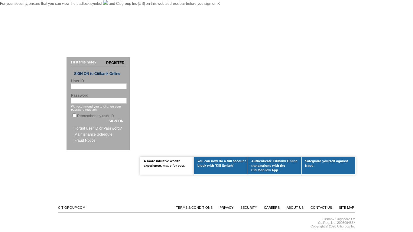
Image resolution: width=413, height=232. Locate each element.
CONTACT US (281, 8)
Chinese (148, 8)
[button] (116, 121)
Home (71, 42)
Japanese (166, 8)
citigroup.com (71, 207)
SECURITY (248, 207)
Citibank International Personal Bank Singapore (100, 8)
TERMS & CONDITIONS (194, 207)
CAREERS (272, 207)
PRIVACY (226, 207)
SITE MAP (346, 207)
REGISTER (115, 63)
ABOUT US (254, 8)
